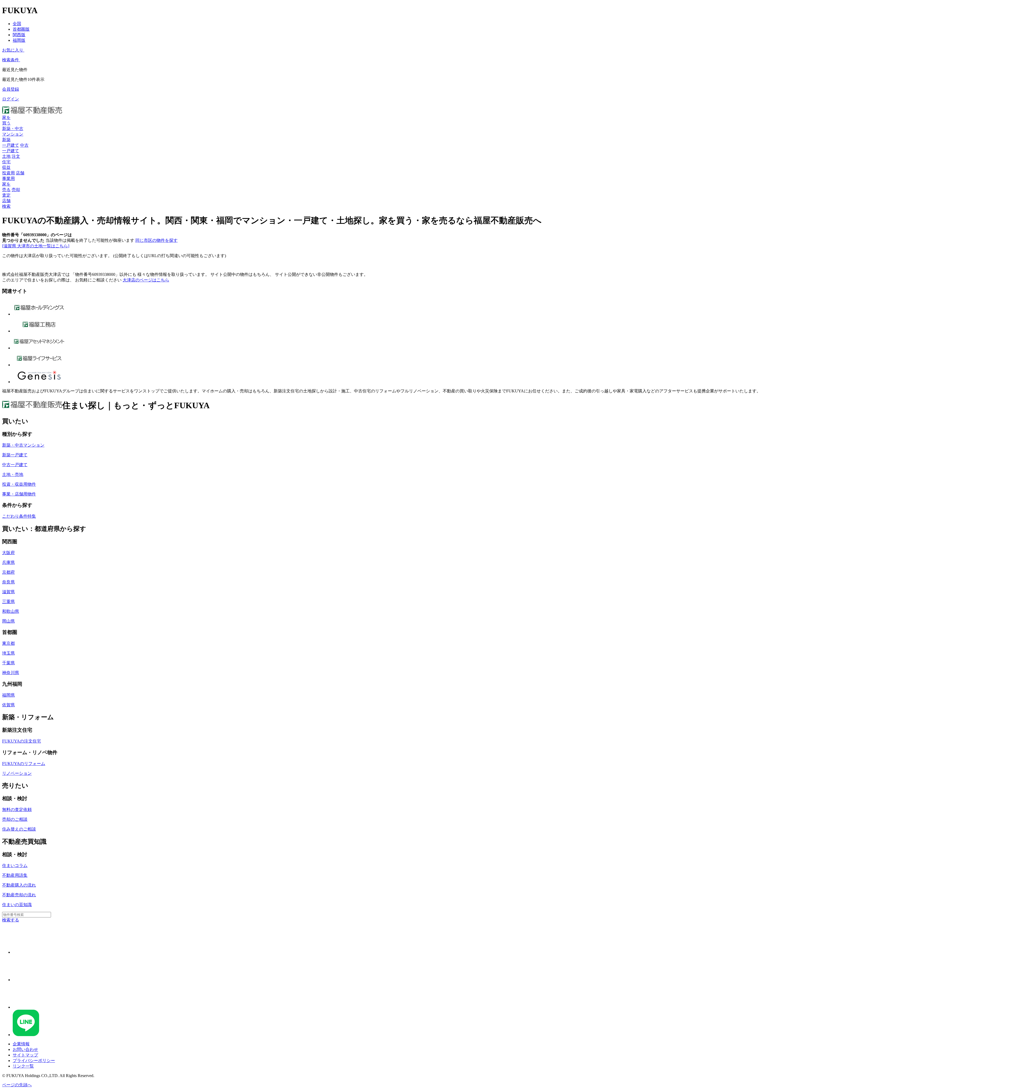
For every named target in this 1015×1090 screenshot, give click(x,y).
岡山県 (8, 621)
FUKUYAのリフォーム (23, 763)
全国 (17, 23)
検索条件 (10, 60)
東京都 (8, 643)
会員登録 (10, 89)
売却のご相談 (14, 819)
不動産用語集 (14, 875)
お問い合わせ (25, 1049)
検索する (10, 920)
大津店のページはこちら (146, 280)
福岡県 (8, 695)
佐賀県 (8, 705)
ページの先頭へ (17, 1085)
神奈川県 (10, 672)
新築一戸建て (14, 455)
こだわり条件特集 (19, 516)
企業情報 (21, 1044)
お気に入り (12, 50)
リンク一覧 (23, 1066)
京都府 (8, 572)
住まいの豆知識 (17, 904)
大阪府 (8, 552)
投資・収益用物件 (19, 484)
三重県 (8, 601)
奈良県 (8, 582)
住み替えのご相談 (19, 829)
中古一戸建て (14, 464)
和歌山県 (10, 611)
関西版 (19, 35)
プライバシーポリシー (34, 1060)
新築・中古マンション (23, 445)
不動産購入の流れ (19, 885)
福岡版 (19, 40)
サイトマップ (25, 1055)
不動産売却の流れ (19, 895)
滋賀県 (8, 592)
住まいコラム (14, 865)
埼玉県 (8, 653)
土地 (6, 156)
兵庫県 (8, 562)
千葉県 (8, 663)
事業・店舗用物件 (19, 494)
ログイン (10, 99)
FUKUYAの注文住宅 (21, 741)
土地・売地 (12, 474)
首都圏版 (21, 29)
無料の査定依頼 (17, 809)
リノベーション (17, 773)
